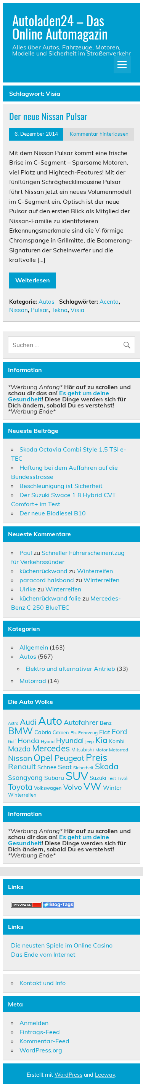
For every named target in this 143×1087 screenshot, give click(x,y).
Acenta (109, 301)
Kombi (116, 741)
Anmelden (33, 1023)
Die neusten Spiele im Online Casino (61, 945)
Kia (101, 740)
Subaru (54, 777)
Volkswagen (48, 788)
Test (112, 778)
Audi (28, 722)
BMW (20, 731)
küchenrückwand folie (50, 598)
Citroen (61, 732)
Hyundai (70, 740)
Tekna (59, 310)
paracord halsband (46, 580)
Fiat (104, 732)
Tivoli (123, 778)
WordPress (68, 1074)
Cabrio (42, 732)
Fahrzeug (88, 732)
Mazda (19, 748)
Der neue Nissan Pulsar (48, 116)
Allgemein (33, 647)
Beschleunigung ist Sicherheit (61, 486)
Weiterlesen (32, 280)
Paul (25, 552)
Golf (12, 741)
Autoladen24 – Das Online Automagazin (60, 26)
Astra (13, 723)
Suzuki (98, 777)
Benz (106, 723)
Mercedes (51, 748)
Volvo (72, 787)
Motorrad (32, 681)
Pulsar (39, 310)
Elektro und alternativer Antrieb (70, 668)
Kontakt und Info (42, 983)
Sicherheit (83, 767)
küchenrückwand (43, 571)
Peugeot (69, 758)
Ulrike (27, 589)
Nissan (18, 310)
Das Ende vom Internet (43, 954)
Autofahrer (81, 722)
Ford (119, 731)
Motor (101, 750)
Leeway (105, 1074)
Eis (74, 732)
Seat (65, 766)
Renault (22, 766)
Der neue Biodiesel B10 (52, 513)
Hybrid (48, 741)
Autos (47, 301)
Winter (112, 787)
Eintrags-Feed (39, 1032)
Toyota (20, 787)
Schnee (46, 767)
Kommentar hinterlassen (99, 133)
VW (92, 786)
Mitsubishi (82, 749)
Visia (77, 310)
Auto (50, 720)
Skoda (107, 766)
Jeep (89, 741)
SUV (77, 776)
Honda (28, 740)
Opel (43, 757)
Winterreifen (95, 571)
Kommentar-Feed (44, 1041)
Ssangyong (25, 777)
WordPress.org (40, 1050)
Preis (96, 757)
